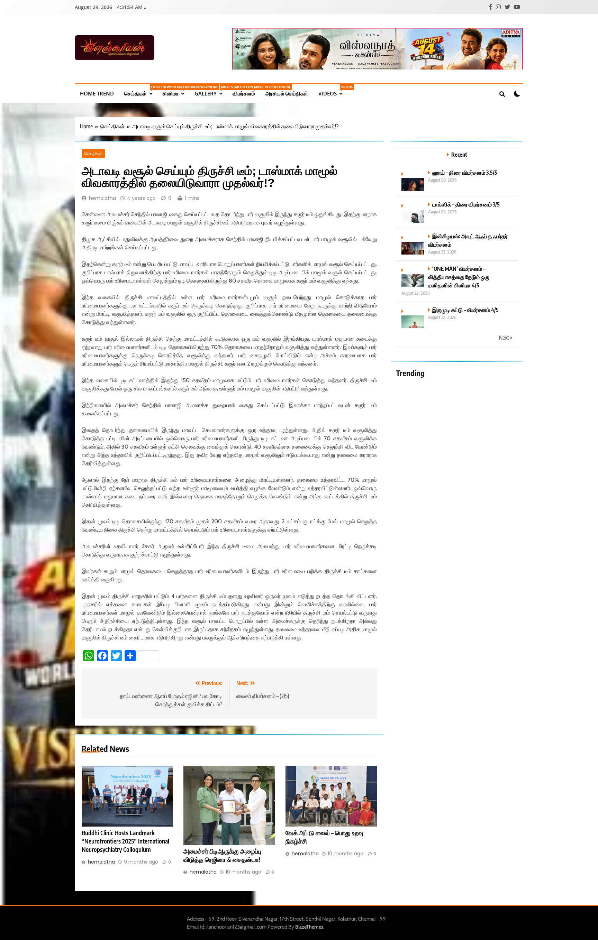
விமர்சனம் (246, 91)
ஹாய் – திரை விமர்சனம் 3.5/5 (464, 172)
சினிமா (176, 91)
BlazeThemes (309, 927)
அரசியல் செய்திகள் (286, 93)
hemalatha (102, 198)
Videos (332, 91)
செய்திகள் (140, 91)
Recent (459, 154)
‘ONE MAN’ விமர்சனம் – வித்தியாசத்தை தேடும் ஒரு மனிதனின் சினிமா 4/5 (458, 277)
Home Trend (97, 93)
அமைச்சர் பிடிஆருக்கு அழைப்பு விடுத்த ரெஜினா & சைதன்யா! (222, 855)
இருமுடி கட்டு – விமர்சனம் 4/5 (465, 309)
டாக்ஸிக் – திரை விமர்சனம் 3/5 (466, 204)
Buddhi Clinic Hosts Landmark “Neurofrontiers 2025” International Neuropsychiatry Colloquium (125, 841)
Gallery (210, 91)
